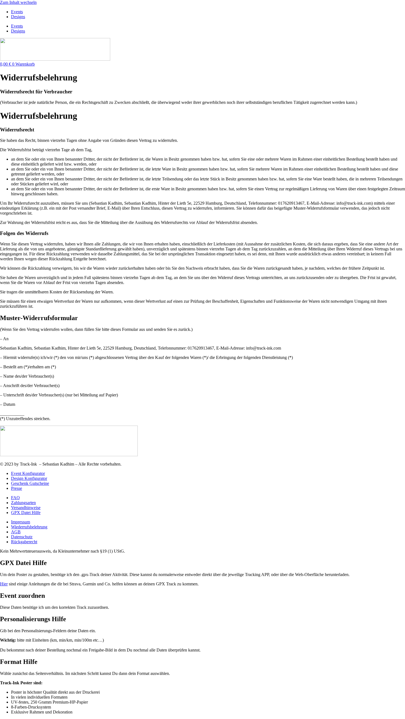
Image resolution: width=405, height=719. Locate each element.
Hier (4, 584)
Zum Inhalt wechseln (18, 2)
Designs (18, 16)
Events (17, 11)
